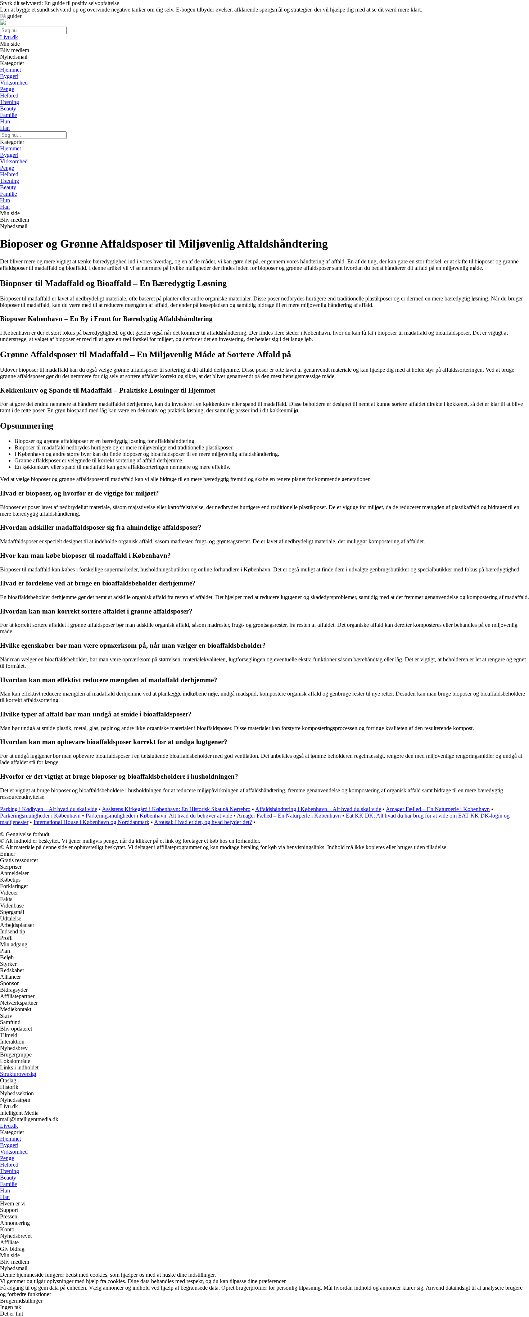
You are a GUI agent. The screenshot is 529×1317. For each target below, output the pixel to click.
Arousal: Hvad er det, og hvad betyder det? (203, 822)
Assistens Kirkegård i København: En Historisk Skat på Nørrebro (176, 809)
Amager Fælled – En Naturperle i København (438, 809)
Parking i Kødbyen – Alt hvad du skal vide (48, 809)
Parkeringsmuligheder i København (40, 816)
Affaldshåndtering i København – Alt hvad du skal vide (318, 809)
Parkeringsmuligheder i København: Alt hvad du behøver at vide (159, 816)
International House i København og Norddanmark (91, 822)
